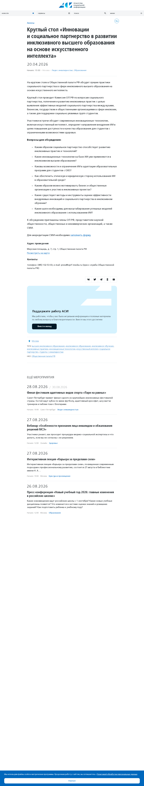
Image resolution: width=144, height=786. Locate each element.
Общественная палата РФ (43, 356)
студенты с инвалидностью (51, 352)
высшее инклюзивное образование (48, 346)
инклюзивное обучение (103, 346)
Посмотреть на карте (38, 253)
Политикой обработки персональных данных (117, 774)
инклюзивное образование (78, 346)
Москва (35, 341)
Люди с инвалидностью (62, 70)
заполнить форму (80, 235)
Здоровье (53, 443)
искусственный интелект (87, 349)
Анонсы (30, 23)
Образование (80, 70)
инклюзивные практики (37, 349)
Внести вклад (44, 326)
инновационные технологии (62, 349)
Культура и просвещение (59, 476)
